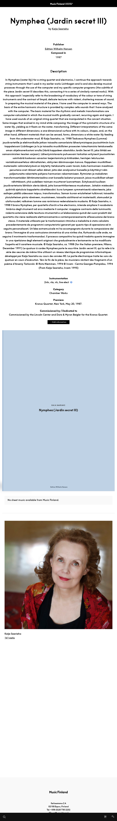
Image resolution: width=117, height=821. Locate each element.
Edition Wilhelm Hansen (58, 48)
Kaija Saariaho (60, 28)
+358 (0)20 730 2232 (60, 809)
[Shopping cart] (105, 817)
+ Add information (58, 322)
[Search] (4, 817)
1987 (58, 57)
